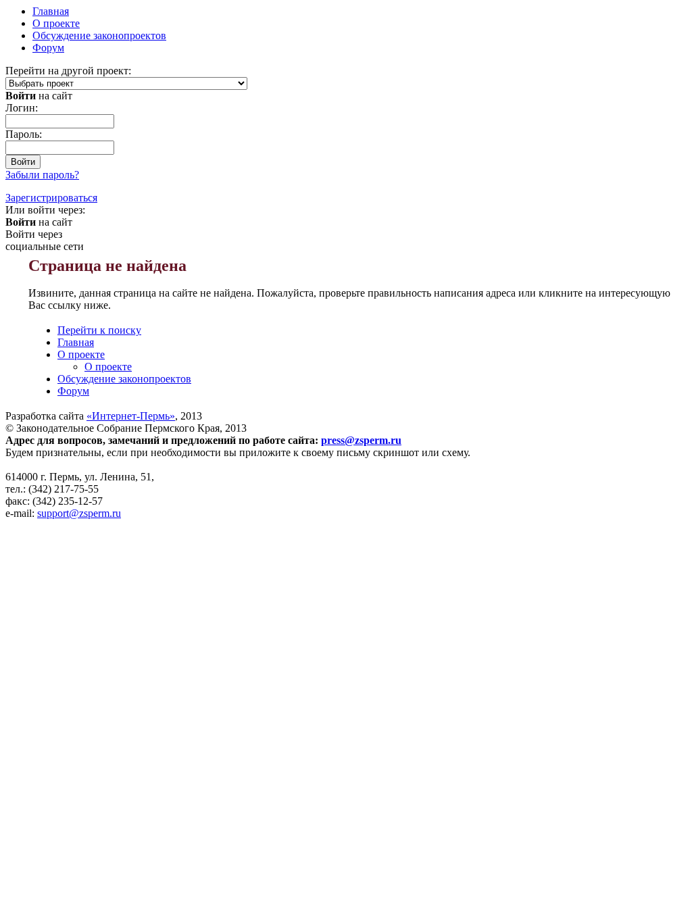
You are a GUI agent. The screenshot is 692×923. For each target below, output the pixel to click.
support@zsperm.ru (79, 513)
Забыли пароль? (42, 174)
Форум (48, 47)
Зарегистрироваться (51, 197)
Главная (75, 342)
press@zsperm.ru (361, 440)
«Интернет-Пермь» (130, 416)
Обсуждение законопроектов (99, 35)
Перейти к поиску (99, 330)
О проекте (56, 23)
